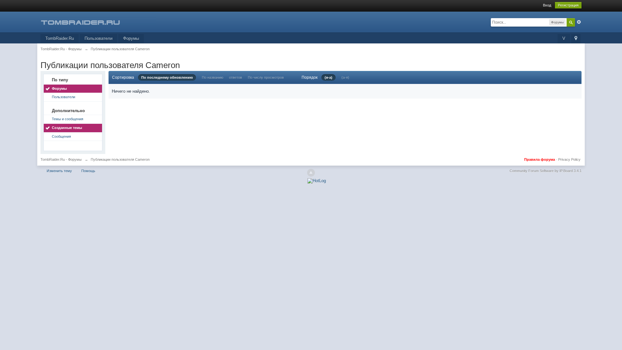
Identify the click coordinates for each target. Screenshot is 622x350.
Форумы (131, 38)
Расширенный (579, 22)
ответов (235, 77)
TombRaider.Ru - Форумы (61, 159)
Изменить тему (59, 171)
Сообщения (61, 136)
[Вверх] (311, 173)
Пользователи (98, 38)
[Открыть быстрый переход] (576, 38)
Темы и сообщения (67, 119)
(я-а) (328, 77)
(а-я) (345, 77)
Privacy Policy (569, 159)
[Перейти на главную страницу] (98, 21)
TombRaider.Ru (59, 38)
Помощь (88, 171)
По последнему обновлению (167, 77)
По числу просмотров (266, 77)
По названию (212, 77)
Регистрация (568, 5)
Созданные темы (67, 128)
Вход (547, 5)
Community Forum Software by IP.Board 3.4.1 (546, 171)
